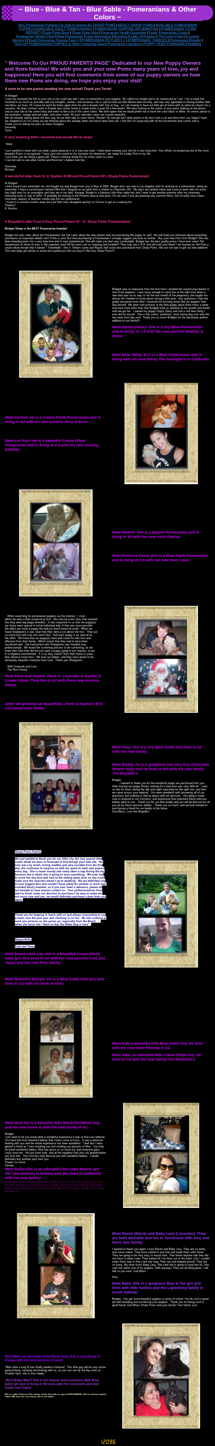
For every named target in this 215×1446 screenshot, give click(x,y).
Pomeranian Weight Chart (35, 36)
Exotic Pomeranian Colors (169, 32)
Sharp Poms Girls (85, 32)
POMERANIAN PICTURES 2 (103, 40)
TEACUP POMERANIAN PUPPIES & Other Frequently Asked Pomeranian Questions (78, 44)
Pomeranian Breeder (185, 40)
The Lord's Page (170, 36)
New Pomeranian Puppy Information (84, 36)
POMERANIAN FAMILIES (148, 40)
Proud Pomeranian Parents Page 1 (53, 40)
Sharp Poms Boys (55, 32)
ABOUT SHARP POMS (136, 25)
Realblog (194, 44)
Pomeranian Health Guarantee (123, 32)
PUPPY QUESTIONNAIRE (165, 44)
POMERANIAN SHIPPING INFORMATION (126, 29)
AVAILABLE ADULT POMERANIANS (64, 29)
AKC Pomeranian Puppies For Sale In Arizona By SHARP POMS (67, 25)
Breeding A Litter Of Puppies (135, 36)
